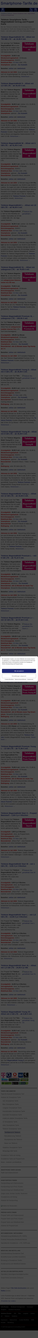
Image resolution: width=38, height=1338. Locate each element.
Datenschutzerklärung (20, 679)
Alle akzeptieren (19, 671)
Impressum (30, 679)
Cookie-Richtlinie (9, 679)
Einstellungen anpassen (19, 676)
